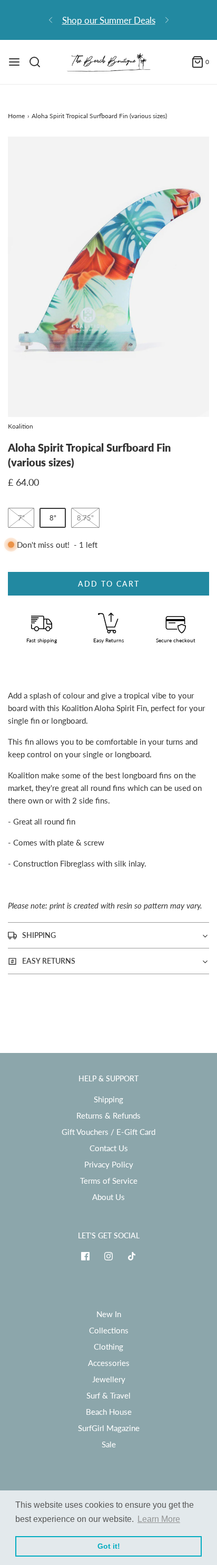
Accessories (109, 1363)
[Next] (167, 20)
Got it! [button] (108, 1546)
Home (16, 116)
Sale (109, 1444)
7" (21, 518)
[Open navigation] (14, 62)
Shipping (108, 1099)
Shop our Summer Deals (108, 20)
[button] (108, 277)
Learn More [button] (158, 1519)
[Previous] (50, 20)
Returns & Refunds (108, 1115)
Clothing (108, 1346)
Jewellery (108, 1379)
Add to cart (109, 583)
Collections (109, 1330)
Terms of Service (108, 1180)
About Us (108, 1197)
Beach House (109, 1411)
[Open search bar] (38, 62)
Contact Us (109, 1148)
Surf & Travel (108, 1395)
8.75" (85, 518)
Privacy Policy (108, 1164)
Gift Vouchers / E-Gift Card (108, 1131)
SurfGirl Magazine (109, 1428)
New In (108, 1314)
